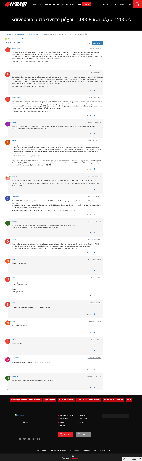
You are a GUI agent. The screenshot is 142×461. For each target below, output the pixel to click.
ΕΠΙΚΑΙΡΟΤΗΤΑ (66, 415)
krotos (14, 122)
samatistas (15, 196)
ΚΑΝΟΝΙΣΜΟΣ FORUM (58, 450)
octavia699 (15, 358)
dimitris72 (15, 376)
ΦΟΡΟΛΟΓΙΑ (49, 400)
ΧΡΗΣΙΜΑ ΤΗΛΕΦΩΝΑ (113, 400)
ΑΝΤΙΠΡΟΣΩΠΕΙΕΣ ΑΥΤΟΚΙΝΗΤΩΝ (25, 400)
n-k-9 (13, 277)
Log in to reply (97, 43)
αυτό (73, 225)
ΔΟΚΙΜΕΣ (64, 419)
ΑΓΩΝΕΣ (83, 415)
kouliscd (14, 221)
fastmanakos (16, 48)
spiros (14, 303)
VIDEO (82, 422)
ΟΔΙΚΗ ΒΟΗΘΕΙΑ (66, 400)
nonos (13, 259)
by (67, 458)
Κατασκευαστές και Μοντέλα (18, 39)
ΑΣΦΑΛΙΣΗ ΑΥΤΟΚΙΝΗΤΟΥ (88, 400)
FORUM (63, 426)
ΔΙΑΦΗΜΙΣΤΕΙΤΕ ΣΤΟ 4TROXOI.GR (96, 450)
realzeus (14, 176)
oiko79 (14, 239)
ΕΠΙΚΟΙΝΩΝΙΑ (75, 450)
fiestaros (14, 140)
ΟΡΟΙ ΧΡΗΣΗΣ (41, 450)
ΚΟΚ (129, 400)
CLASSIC (84, 419)
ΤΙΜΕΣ (62, 422)
